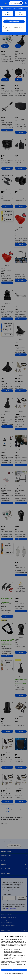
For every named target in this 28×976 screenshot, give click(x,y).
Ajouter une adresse (14, 21)
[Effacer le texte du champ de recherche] (18, 3)
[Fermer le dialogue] (25, 936)
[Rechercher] (20, 3)
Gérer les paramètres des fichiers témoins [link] (13, 973)
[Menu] (2, 3)
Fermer (14, 969)
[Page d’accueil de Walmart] (6, 3)
